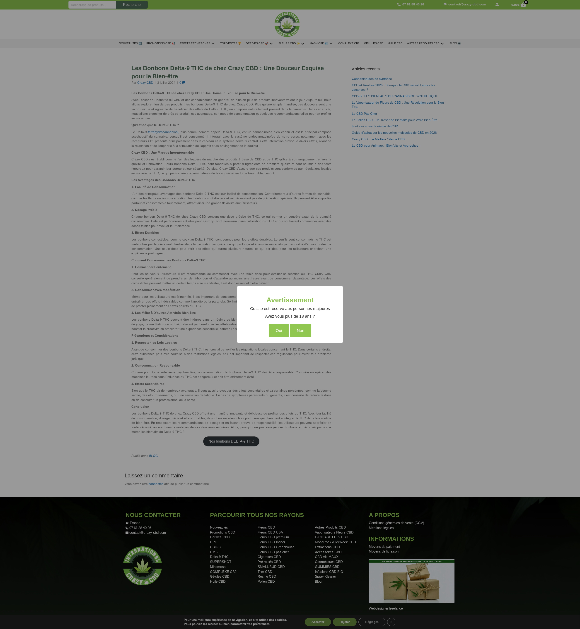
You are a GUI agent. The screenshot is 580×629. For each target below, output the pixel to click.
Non (300, 331)
